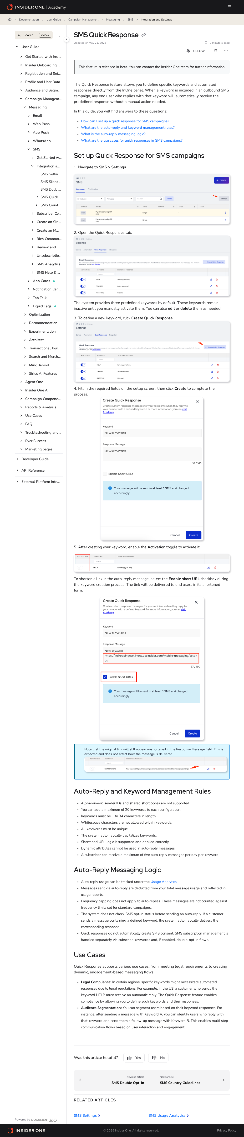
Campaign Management (83, 19)
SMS (130, 19)
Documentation (29, 19)
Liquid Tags (42, 306)
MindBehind (39, 365)
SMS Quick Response (51, 197)
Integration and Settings (156, 19)
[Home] (36, 7)
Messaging (113, 19)
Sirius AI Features (43, 373)
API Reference (33, 470)
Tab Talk (40, 297)
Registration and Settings (43, 73)
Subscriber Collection (49, 213)
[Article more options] (226, 51)
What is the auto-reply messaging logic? (113, 134)
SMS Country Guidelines (51, 205)
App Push (41, 132)
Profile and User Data (42, 82)
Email (37, 115)
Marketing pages (38, 449)
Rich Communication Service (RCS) (49, 238)
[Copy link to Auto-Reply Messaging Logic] (168, 870)
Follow (198, 51)
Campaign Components (43, 398)
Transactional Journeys (45, 348)
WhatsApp (42, 141)
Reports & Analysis (40, 407)
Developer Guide (35, 459)
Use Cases (33, 415)
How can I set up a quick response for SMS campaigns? (125, 121)
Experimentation (42, 331)
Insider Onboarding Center (43, 65)
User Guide (53, 19)
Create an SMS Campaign (49, 221)
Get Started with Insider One (43, 56)
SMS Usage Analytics (167, 1115)
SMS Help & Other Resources (49, 272)
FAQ (28, 424)
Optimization (39, 314)
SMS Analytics (48, 264)
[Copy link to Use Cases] (113, 955)
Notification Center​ (47, 289)
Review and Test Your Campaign (49, 247)
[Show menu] (229, 7)
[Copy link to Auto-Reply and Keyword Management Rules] (218, 792)
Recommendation (43, 322)
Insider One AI (37, 390)
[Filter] (59, 35)
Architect (36, 339)
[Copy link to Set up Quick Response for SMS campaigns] (211, 156)
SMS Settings (51, 174)
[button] (34, 35)
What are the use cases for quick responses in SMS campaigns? (132, 140)
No (162, 1057)
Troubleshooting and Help (43, 432)
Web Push (41, 124)
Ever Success (35, 440)
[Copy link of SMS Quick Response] (143, 35)
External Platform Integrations (41, 481)
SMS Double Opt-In (51, 189)
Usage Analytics (164, 881)
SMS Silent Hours (51, 181)
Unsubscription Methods (49, 255)
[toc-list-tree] (215, 51)
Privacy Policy (226, 1130)
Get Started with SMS (49, 157)
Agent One (34, 381)
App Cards (41, 280)
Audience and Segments (43, 90)
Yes (138, 1057)
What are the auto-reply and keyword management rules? (128, 127)
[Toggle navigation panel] (67, 39)
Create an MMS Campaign (49, 230)
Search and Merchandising (45, 356)
